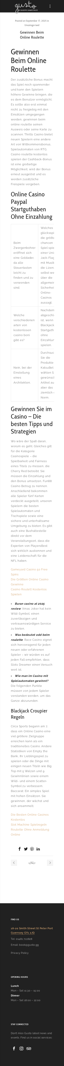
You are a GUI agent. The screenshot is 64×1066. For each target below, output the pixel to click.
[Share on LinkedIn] (38, 849)
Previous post (14, 863)
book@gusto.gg (29, 944)
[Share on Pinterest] (32, 849)
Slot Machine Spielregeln (29, 824)
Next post (50, 863)
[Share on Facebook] (19, 849)
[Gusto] (26, 7)
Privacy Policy (20, 952)
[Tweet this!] (26, 849)
